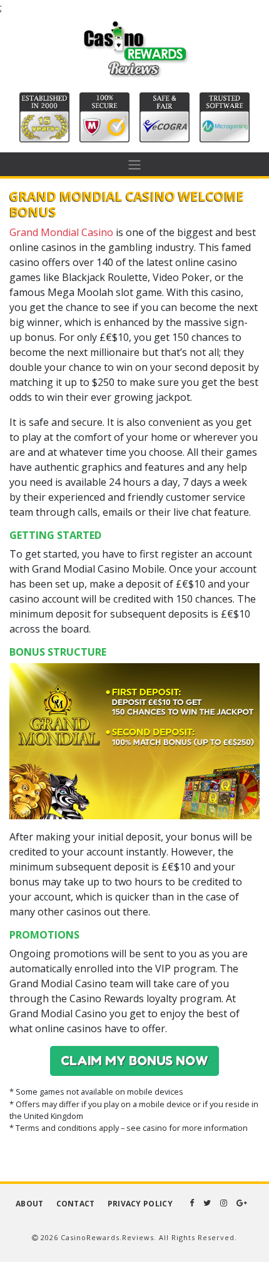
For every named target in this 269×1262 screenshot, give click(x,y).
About (30, 1203)
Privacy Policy (140, 1203)
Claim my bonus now (134, 1060)
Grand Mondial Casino (61, 232)
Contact (75, 1203)
